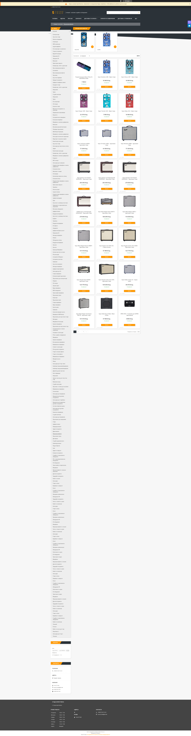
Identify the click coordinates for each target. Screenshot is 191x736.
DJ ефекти (55, 225)
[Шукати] (138, 12)
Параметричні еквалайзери (59, 112)
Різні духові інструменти (58, 349)
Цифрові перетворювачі (58, 268)
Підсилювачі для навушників (59, 419)
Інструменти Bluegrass (58, 257)
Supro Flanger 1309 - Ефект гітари (84, 111)
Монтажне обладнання (58, 209)
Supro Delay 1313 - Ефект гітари (129, 111)
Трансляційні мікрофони (58, 292)
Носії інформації (56, 373)
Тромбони (55, 187)
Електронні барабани (57, 119)
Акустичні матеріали (57, 264)
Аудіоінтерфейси (57, 46)
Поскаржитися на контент (92, 734)
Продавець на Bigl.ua (95, 733)
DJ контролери (56, 101)
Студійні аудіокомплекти (58, 441)
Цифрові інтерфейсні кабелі (59, 82)
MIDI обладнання (57, 290)
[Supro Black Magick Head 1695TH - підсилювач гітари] (106, 201)
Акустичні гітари (56, 37)
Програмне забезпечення (58, 494)
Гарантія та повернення (107, 18)
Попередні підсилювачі (58, 129)
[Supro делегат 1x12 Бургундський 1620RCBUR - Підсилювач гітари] (106, 167)
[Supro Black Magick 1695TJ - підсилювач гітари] (129, 201)
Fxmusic (55, 626)
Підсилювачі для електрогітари (60, 278)
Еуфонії (54, 218)
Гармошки (55, 261)
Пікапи (54, 361)
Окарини (55, 280)
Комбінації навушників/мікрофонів (60, 366)
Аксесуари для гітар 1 (58, 633)
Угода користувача (57, 705)
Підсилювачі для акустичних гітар (60, 326)
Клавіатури (55, 41)
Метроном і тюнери (57, 171)
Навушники (55, 89)
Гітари (54, 421)
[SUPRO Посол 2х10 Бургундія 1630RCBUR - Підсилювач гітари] (83, 201)
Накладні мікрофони (57, 235)
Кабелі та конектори (57, 503)
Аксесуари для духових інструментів (58, 409)
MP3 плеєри (55, 160)
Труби (54, 92)
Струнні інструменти (57, 51)
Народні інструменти (57, 80)
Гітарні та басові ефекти (58, 351)
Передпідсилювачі (57, 426)
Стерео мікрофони (57, 273)
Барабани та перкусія (58, 485)
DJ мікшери (55, 173)
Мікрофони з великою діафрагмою (60, 122)
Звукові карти (56, 285)
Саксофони (55, 70)
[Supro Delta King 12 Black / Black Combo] (106, 303)
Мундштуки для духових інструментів (58, 397)
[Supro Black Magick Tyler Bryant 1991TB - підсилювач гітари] (83, 303)
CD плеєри (55, 104)
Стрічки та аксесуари (57, 347)
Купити (83, 88)
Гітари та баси (56, 483)
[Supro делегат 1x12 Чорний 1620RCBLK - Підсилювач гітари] (83, 167)
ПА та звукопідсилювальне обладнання (59, 460)
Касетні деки (56, 307)
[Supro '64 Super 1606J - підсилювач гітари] (106, 133)
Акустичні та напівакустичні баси (60, 202)
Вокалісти (55, 115)
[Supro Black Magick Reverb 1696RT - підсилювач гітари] (83, 235)
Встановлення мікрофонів (59, 342)
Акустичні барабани (57, 77)
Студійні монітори (57, 94)
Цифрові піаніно (56, 211)
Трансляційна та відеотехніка (59, 465)
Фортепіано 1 (56, 631)
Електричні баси (56, 169)
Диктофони (55, 438)
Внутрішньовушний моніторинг (60, 127)
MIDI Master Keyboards (58, 131)
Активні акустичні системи (59, 252)
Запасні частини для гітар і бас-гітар (60, 379)
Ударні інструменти (57, 429)
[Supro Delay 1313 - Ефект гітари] (129, 100)
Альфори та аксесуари (58, 332)
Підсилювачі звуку (57, 436)
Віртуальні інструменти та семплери (59, 109)
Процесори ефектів (57, 433)
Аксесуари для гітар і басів (59, 363)
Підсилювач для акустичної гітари (60, 316)
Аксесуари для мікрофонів (59, 393)
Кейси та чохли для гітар (58, 629)
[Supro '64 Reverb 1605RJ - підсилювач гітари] (83, 133)
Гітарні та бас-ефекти (58, 354)
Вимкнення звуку (57, 381)
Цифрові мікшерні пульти (58, 230)
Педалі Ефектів (56, 445)
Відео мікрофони (56, 288)
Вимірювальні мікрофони (58, 344)
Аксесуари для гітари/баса (59, 400)
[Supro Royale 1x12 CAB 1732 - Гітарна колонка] (106, 235)
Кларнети (55, 158)
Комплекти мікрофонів (58, 412)
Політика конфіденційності (104, 734)
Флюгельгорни (56, 189)
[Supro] (106, 39)
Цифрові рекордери (57, 198)
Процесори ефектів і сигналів (59, 526)
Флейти (54, 237)
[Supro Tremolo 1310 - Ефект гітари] (106, 100)
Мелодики (55, 319)
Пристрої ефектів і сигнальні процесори (59, 471)
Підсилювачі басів (57, 295)
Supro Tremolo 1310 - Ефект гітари (106, 111)
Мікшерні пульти (56, 359)
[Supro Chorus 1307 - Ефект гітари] (129, 66)
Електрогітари (56, 34)
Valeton (77, 49)
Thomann (55, 636)
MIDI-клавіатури (56, 44)
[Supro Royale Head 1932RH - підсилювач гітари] (83, 269)
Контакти (78, 18)
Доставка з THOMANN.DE (125, 18)
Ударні (54, 148)
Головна (54, 18)
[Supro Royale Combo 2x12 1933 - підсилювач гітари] (106, 269)
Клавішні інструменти (58, 453)
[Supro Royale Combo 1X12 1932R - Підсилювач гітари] (129, 235)
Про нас (70, 18)
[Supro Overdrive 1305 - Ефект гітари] (106, 66)
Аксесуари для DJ (57, 271)
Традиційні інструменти (58, 476)
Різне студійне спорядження (59, 335)
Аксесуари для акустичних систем (60, 146)
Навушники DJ (56, 56)
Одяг (54, 200)
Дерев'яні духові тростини (59, 370)
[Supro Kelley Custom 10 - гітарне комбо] (129, 269)
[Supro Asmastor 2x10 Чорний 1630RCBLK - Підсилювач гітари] (129, 167)
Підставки (55, 75)
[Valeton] (84, 39)
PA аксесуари (56, 254)
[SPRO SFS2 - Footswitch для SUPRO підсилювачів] (129, 303)
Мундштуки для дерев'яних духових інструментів (59, 403)
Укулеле (55, 245)
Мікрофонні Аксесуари (58, 321)
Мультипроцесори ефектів (59, 68)
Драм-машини (56, 431)
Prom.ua (102, 731)
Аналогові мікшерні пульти (59, 312)
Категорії (55, 31)
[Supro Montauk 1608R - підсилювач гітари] (129, 133)
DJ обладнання (56, 462)
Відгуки (62, 18)
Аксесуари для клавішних (59, 162)
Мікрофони (55, 337)
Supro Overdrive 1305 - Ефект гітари (106, 77)
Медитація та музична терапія (59, 139)
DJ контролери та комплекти (59, 48)
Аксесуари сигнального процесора (60, 136)
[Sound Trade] (57, 12)
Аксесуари (55, 481)
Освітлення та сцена (57, 552)
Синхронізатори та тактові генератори (59, 329)
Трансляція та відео (57, 556)
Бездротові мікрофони (58, 213)
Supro (98, 49)
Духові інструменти (57, 473)
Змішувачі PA (56, 58)
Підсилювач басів (57, 300)
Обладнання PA (56, 496)
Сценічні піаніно (56, 192)
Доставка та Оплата (90, 18)
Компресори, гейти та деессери (60, 65)
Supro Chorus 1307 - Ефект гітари (129, 77)
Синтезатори (55, 391)
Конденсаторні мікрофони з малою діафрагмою (61, 166)
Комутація (55, 297)
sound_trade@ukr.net (58, 687)
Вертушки (55, 60)
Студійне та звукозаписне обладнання (58, 456)
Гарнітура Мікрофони (57, 249)
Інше (54, 448)
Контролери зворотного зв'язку (60, 176)
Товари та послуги (58, 24)
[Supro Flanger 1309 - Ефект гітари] (83, 100)
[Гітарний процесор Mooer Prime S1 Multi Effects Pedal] (83, 66)
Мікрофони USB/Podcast (58, 314)
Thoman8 (55, 624)
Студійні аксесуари (57, 384)
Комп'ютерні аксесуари (58, 141)
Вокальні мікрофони (57, 39)
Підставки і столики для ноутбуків (60, 386)
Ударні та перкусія (57, 450)
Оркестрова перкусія (57, 63)
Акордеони (55, 228)
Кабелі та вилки (56, 478)
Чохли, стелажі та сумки (58, 501)
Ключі (54, 488)
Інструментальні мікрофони (59, 117)
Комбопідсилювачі (57, 443)
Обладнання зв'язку (57, 240)
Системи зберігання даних (59, 406)
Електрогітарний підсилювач (59, 276)
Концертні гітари (56, 84)
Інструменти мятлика (57, 259)
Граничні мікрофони (57, 324)
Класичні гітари (56, 106)
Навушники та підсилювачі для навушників (60, 206)
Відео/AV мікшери (57, 53)
